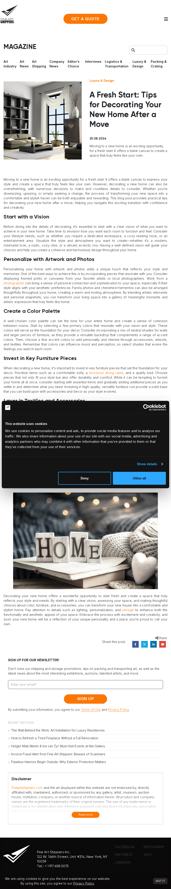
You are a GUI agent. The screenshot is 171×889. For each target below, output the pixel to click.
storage (128, 610)
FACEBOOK (125, 847)
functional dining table (106, 373)
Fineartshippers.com (27, 788)
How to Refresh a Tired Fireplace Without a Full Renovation (54, 738)
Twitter (144, 644)
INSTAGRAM (154, 847)
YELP (148, 855)
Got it (160, 881)
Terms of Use (91, 709)
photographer (14, 283)
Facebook (135, 644)
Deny (85, 478)
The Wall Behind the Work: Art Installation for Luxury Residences (58, 730)
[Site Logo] (9, 14)
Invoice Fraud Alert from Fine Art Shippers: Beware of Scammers (58, 754)
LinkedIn (153, 644)
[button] (167, 19)
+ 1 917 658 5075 (57, 866)
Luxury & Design (102, 80)
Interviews (93, 61)
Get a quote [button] (85, 18)
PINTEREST (124, 855)
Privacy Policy (118, 709)
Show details (147, 464)
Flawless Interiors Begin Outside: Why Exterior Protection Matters (58, 762)
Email (162, 644)
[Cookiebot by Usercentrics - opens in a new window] (146, 407)
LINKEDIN (122, 862)
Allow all (139, 478)
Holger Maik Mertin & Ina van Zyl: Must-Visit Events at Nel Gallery (58, 746)
